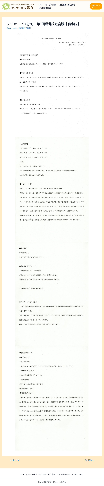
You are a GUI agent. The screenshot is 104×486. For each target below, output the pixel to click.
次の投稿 (89, 460)
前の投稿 (14, 460)
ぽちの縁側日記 (45, 8)
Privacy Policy (78, 474)
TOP (40, 5)
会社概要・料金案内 (67, 5)
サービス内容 (51, 5)
